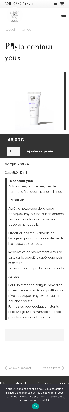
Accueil (10, 29)
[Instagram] (6, 4)
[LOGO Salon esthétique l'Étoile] (14, 15)
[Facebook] (10, 3)
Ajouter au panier (40, 151)
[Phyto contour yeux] (34, 75)
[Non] (64, 398)
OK (35, 406)
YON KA (25, 29)
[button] (63, 15)
